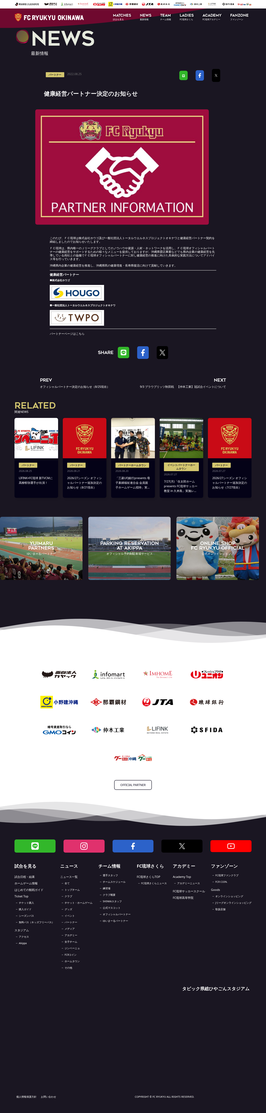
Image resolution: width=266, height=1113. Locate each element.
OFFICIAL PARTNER (133, 785)
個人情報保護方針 (26, 1096)
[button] (122, 17)
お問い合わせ (48, 1096)
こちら (80, 334)
